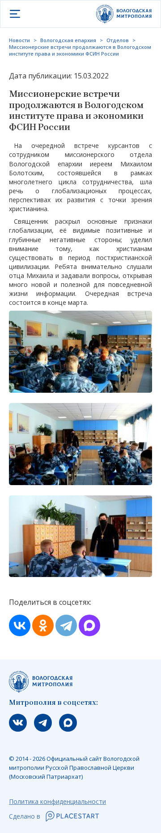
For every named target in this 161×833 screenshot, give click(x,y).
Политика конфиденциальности (57, 801)
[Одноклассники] (43, 625)
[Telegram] (66, 625)
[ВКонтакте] (19, 625)
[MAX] (89, 625)
